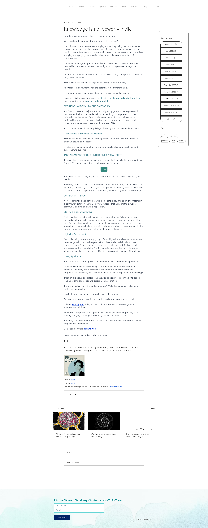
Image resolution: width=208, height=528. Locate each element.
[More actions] (142, 22)
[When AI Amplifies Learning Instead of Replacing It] (69, 421)
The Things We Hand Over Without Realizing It (137, 435)
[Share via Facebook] (65, 394)
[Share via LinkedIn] (76, 394)
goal (162, 136)
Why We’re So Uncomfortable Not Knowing (103, 435)
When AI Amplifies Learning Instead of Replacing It (68, 435)
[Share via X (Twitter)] (70, 394)
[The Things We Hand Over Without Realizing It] (139, 421)
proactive (164, 141)
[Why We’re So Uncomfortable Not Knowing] (104, 421)
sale (173, 141)
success (181, 141)
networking (172, 136)
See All (152, 408)
